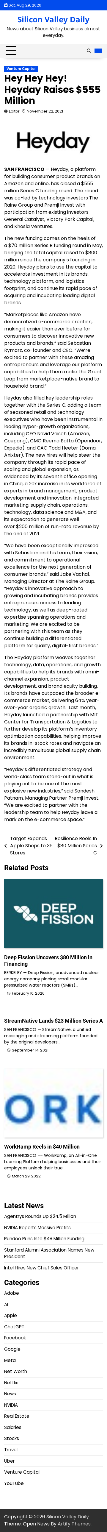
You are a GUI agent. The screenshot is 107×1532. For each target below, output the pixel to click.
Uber (9, 1461)
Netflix (11, 1383)
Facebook (15, 1338)
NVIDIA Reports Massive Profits (37, 1227)
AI (6, 1304)
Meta (10, 1360)
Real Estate (16, 1416)
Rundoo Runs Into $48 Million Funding (44, 1238)
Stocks (11, 1438)
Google (12, 1349)
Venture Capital (21, 68)
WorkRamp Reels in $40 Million (42, 1146)
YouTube (14, 1483)
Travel (11, 1450)
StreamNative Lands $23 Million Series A (53, 1021)
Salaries (12, 1427)
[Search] (88, 50)
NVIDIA (11, 1405)
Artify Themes (74, 1523)
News (10, 1394)
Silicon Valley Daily (53, 19)
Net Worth (15, 1371)
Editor (14, 111)
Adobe (11, 1293)
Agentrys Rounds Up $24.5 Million (40, 1216)
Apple (10, 1315)
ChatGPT (14, 1327)
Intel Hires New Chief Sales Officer (41, 1268)
